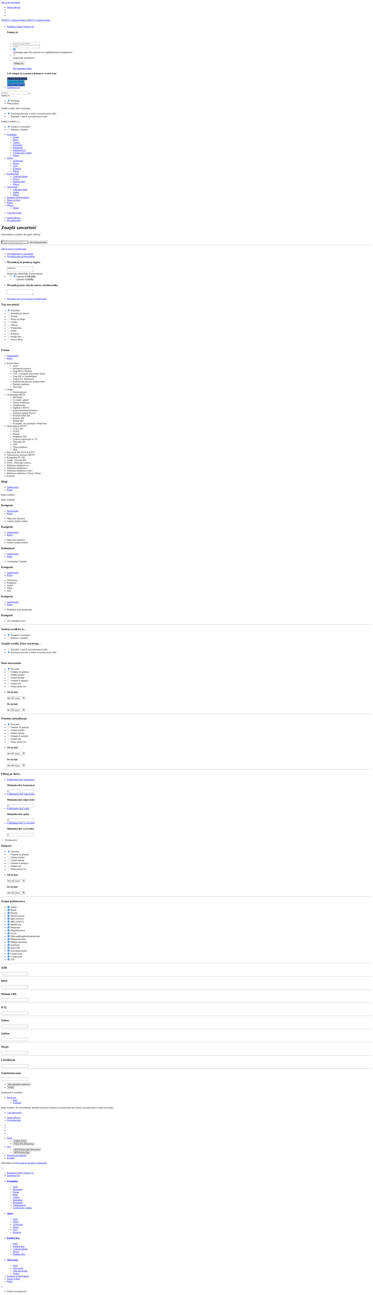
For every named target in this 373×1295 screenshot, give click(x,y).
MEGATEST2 (17, 919)
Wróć (15, 1187)
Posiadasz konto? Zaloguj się (21, 26)
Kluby (10, 202)
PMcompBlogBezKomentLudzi (25, 936)
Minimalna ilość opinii (18, 808)
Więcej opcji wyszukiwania (13, 249)
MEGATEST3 (17, 921)
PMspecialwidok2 (18, 942)
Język (9, 1138)
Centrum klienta (20, 176)
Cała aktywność (20, 189)
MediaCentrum (17, 916)
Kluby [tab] (10, 358)
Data (15, 1100)
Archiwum (18, 160)
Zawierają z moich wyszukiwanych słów (34, 113)
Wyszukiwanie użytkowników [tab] (21, 256)
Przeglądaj (12, 134)
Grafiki (14, 322)
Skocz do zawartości (10, 2)
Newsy (16, 163)
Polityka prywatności (16, 1155)
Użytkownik (16, 953)
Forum (16, 137)
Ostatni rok (16, 683)
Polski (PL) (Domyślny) (24, 1144)
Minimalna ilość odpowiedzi (21, 794)
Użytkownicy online (22, 153)
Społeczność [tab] (13, 355)
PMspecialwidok (18, 939)
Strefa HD (15, 948)
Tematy (14, 316)
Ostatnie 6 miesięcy (20, 680)
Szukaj (16, 192)
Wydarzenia (16, 328)
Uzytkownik (16, 956)
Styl (9, 1146)
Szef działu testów (18, 951)
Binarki (13, 913)
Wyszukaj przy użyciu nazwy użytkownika (27, 299)
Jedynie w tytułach (19, 129)
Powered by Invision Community (31, 1163)
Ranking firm (19, 181)
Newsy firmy (17, 339)
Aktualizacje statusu (19, 313)
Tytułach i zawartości (20, 126)
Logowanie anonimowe (24, 58)
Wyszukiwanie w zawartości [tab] (20, 254)
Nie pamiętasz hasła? (22, 68)
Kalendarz (17, 145)
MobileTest (15, 924)
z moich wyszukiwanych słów (29, 116)
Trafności (17, 1102)
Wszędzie (15, 101)
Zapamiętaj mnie (20, 52)
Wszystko (15, 310)
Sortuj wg (11, 1097)
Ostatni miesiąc (18, 677)
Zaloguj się (18, 63)
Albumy (14, 325)
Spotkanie (15, 945)
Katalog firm (13, 174)
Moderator (15, 927)
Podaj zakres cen (18, 686)
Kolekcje (17, 168)
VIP (12, 959)
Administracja (19, 150)
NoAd (13, 933)
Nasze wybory (13, 200)
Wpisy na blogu (18, 319)
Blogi (15, 140)
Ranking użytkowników (18, 197)
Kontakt (10, 1158)
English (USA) (20, 1141)
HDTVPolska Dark (21, 1153)
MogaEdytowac (17, 930)
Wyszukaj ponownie (38, 242)
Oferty (10, 158)
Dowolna (15, 669)
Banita (13, 910)
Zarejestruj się (13, 87)
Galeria (16, 142)
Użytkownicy (11, 840)
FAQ (15, 166)
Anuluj (10, 1087)
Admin (13, 907)
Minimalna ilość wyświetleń (21, 823)
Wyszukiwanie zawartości (19, 1084)
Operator (26, 276)
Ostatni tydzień (17, 675)
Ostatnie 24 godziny (20, 672)
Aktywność (12, 187)
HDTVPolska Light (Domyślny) (27, 1149)
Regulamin (18, 147)
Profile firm (16, 336)
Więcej (16, 155)
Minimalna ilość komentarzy (21, 779)
